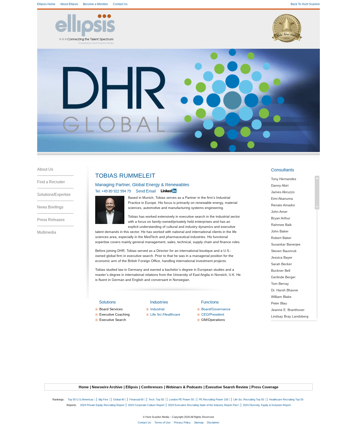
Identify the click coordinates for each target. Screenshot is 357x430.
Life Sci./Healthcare (165, 314)
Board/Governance (215, 309)
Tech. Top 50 (156, 399)
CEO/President (212, 314)
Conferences (152, 387)
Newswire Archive (107, 387)
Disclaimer (213, 422)
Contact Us (120, 4)
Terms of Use (162, 422)
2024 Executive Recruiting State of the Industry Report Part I (203, 405)
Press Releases (51, 220)
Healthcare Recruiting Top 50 (286, 399)
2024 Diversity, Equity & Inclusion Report (267, 405)
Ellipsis (132, 387)
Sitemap (199, 422)
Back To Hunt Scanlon (305, 4)
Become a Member (95, 4)
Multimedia (46, 232)
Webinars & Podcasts (184, 387)
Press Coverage (264, 387)
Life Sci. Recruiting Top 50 (248, 399)
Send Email (146, 191)
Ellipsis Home (46, 4)
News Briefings (50, 207)
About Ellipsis (69, 4)
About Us (45, 169)
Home (84, 387)
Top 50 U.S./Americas (81, 399)
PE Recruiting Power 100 (213, 399)
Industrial (157, 309)
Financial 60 (136, 399)
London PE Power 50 (181, 399)
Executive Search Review (226, 387)
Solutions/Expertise (54, 194)
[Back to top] (350, 423)
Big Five (103, 399)
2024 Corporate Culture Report (146, 405)
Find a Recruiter (51, 182)
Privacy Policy (182, 422)
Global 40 (118, 399)
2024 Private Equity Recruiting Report (102, 405)
